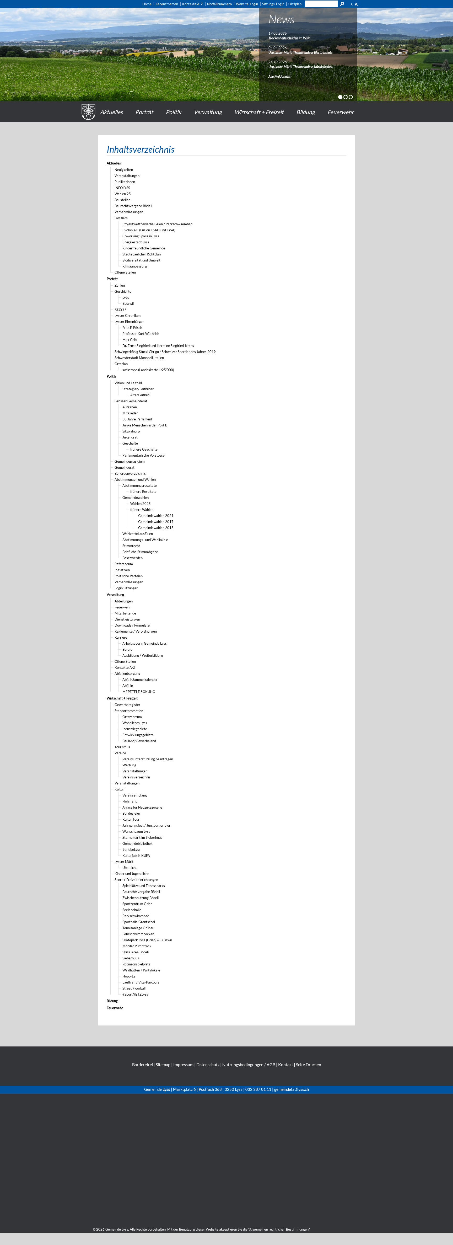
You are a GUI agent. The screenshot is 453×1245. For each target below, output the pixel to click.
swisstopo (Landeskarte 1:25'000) (148, 370)
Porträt (144, 112)
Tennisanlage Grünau (138, 928)
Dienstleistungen (127, 619)
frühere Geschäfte (144, 449)
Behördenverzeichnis (130, 473)
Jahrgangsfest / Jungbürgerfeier (146, 825)
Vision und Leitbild (128, 383)
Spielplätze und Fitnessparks (143, 886)
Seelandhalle (131, 910)
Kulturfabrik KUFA (136, 855)
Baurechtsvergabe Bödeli (133, 206)
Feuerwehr (340, 112)
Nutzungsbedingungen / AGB (248, 1064)
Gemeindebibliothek (137, 843)
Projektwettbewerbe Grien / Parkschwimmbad (157, 224)
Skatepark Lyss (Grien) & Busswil (147, 940)
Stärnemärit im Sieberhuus (142, 837)
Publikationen (125, 182)
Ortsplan (121, 364)
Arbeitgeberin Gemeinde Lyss (144, 643)
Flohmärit (129, 801)
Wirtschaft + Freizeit (259, 112)
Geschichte (123, 291)
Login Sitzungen (126, 588)
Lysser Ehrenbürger (129, 321)
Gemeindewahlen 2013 (156, 528)
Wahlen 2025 (140, 503)
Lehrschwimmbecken (138, 934)
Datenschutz (207, 1064)
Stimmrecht (131, 546)
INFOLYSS (122, 188)
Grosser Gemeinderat (131, 401)
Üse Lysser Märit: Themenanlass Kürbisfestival (300, 67)
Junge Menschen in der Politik (144, 425)
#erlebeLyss (131, 849)
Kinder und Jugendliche (132, 874)
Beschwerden (132, 558)
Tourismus (122, 747)
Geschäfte (130, 443)
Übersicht (129, 867)
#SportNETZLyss (135, 994)
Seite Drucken (308, 1064)
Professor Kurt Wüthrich (140, 334)
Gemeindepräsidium (130, 461)
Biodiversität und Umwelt (141, 260)
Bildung (305, 112)
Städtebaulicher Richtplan (141, 254)
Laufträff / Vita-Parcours (140, 982)
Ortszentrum (132, 717)
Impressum (183, 1064)
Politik (173, 112)
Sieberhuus (130, 958)
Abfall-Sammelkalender (140, 679)
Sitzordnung (131, 431)
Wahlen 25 (123, 194)
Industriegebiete (134, 729)
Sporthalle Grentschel (138, 922)
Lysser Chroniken (128, 315)
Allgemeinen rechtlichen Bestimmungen (279, 1229)
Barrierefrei (142, 1064)
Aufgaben (129, 407)
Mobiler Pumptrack (136, 946)
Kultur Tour (130, 819)
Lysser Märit (124, 861)
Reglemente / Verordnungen (136, 631)
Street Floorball (133, 988)
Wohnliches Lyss (134, 723)
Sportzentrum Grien (137, 904)
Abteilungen (124, 601)
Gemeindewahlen (135, 497)
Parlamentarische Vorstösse (143, 455)
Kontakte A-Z (125, 667)
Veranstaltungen (127, 176)
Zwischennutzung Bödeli (140, 898)
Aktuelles (111, 112)
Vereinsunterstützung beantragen (147, 759)
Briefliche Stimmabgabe (140, 552)
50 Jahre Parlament (137, 419)
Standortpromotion (129, 711)
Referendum (124, 564)
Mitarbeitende (125, 613)
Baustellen (122, 200)
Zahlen (120, 285)
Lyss (125, 297)
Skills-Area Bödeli (135, 952)
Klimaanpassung (134, 266)
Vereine (120, 753)
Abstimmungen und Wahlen (135, 479)
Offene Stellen (125, 272)
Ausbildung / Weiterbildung (142, 655)
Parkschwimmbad (135, 916)
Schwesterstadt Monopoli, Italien (139, 358)
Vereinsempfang (134, 795)
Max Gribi (129, 340)
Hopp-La (129, 976)
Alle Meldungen (279, 76)
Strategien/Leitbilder (138, 389)
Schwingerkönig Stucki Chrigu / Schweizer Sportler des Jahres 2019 (165, 352)
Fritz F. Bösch (132, 327)
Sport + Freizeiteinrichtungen (136, 880)
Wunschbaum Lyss (136, 831)
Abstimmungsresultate (139, 485)
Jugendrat (130, 437)
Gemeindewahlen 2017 (156, 522)
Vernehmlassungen (129, 212)
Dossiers (121, 218)
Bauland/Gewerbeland (139, 741)
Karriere (121, 637)
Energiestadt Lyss (135, 242)
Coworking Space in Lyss (140, 236)
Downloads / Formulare (132, 625)
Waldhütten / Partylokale (141, 970)
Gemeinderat (124, 467)
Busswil (128, 303)
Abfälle (127, 685)
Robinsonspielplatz (136, 964)
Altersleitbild (139, 395)
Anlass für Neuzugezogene (142, 807)
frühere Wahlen (141, 509)
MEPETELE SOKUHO (138, 692)
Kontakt (285, 1064)
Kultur (119, 789)
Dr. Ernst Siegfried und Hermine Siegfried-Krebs (158, 346)
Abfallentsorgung (127, 673)
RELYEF (120, 309)
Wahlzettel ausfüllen (137, 534)
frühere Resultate (143, 491)
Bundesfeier (131, 813)
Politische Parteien (129, 576)
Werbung (129, 765)
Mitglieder (130, 413)
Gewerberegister (127, 705)
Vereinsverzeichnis (136, 777)
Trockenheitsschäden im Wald (289, 38)
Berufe (127, 649)
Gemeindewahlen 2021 (156, 516)
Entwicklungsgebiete (138, 735)
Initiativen (122, 570)
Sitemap (163, 1064)
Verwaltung (208, 112)
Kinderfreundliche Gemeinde (143, 248)
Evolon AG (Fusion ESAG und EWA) (148, 230)
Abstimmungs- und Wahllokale (145, 540)
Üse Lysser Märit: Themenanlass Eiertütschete (300, 52)
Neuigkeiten (124, 170)
